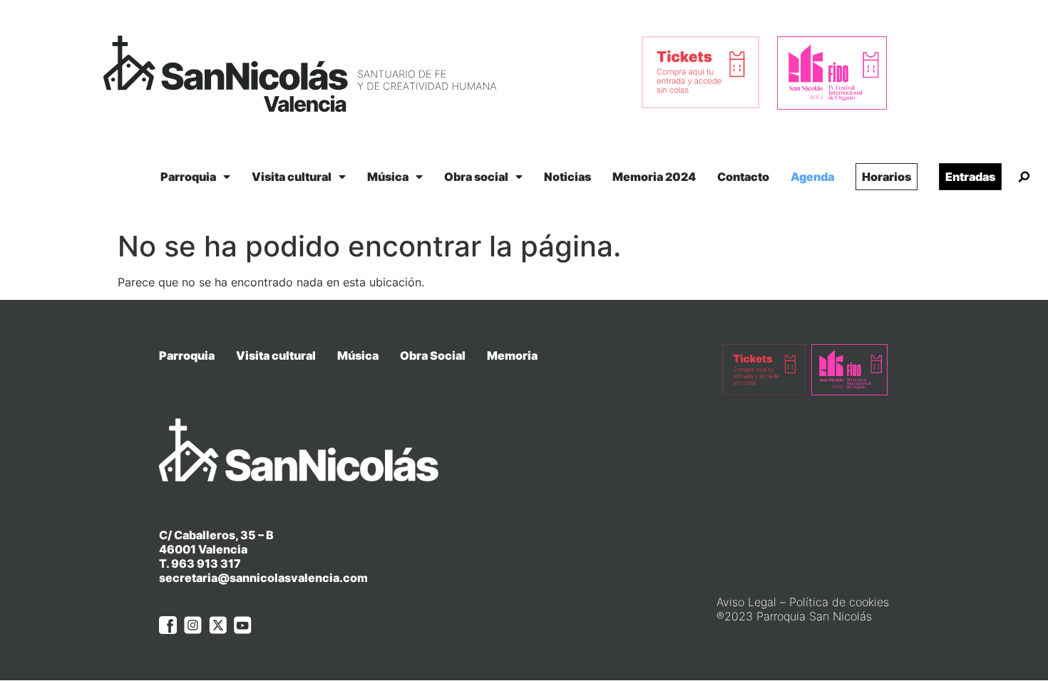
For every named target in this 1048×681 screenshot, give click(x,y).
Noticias (567, 177)
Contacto (743, 177)
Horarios (886, 177)
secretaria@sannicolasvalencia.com (263, 578)
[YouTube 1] (243, 625)
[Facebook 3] (168, 625)
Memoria (512, 355)
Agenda (812, 177)
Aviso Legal (746, 602)
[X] (218, 625)
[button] (1024, 177)
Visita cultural (292, 177)
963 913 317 (206, 563)
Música (388, 177)
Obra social (476, 177)
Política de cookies (839, 602)
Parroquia (188, 177)
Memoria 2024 (654, 177)
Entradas (970, 177)
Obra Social (433, 355)
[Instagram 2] (193, 625)
